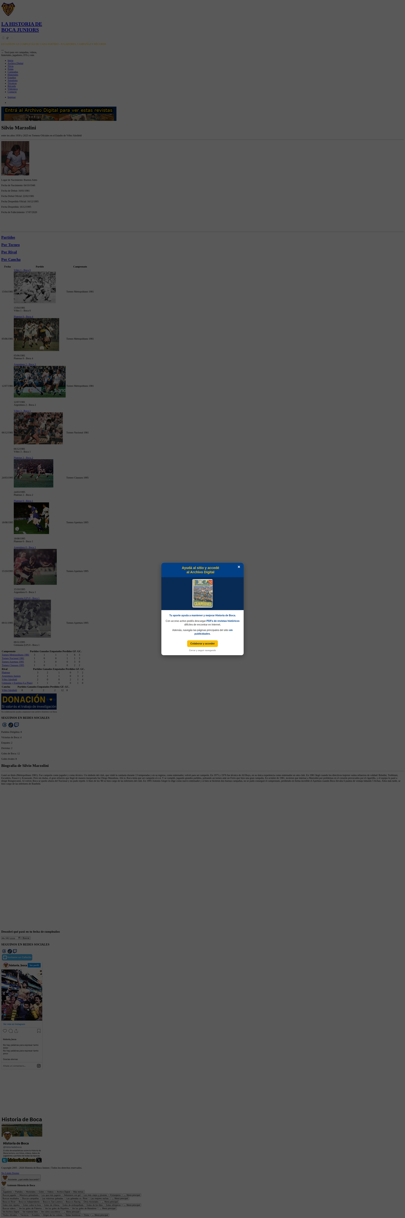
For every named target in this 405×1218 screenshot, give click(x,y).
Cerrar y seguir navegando (202, 650)
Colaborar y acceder (202, 643)
